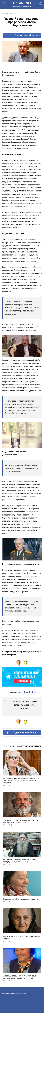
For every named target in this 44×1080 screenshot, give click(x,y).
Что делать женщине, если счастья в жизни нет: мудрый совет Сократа (21, 821)
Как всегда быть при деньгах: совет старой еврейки (21, 937)
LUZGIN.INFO (22, 3)
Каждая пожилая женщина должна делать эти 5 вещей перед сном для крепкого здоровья (21, 780)
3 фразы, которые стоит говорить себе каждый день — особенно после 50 (19, 977)
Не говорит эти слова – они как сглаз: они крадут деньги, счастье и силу (20, 860)
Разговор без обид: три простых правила (20, 899)
